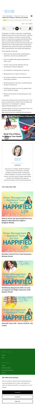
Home (3, 355)
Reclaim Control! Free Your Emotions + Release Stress (17, 243)
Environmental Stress (7, 370)
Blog (3, 357)
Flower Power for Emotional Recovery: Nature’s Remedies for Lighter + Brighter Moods (17, 208)
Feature (4, 372)
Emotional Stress (6, 368)
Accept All (17, 392)
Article (3, 365)
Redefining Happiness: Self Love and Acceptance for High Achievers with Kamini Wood (17, 278)
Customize (17, 397)
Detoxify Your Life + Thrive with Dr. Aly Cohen (17, 312)
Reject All (17, 401)
